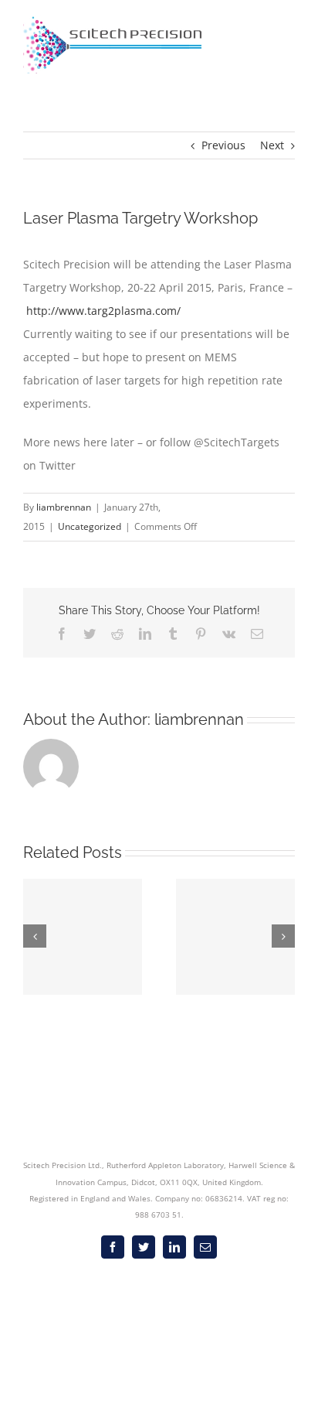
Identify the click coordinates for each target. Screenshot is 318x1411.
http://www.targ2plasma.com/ (103, 310)
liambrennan (63, 507)
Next (272, 145)
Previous (223, 145)
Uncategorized (89, 526)
